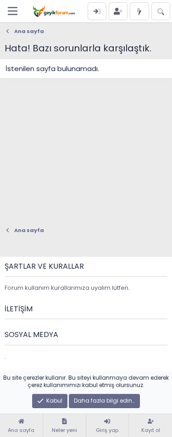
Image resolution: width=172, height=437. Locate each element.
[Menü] (12, 11)
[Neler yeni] (139, 11)
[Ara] (160, 11)
